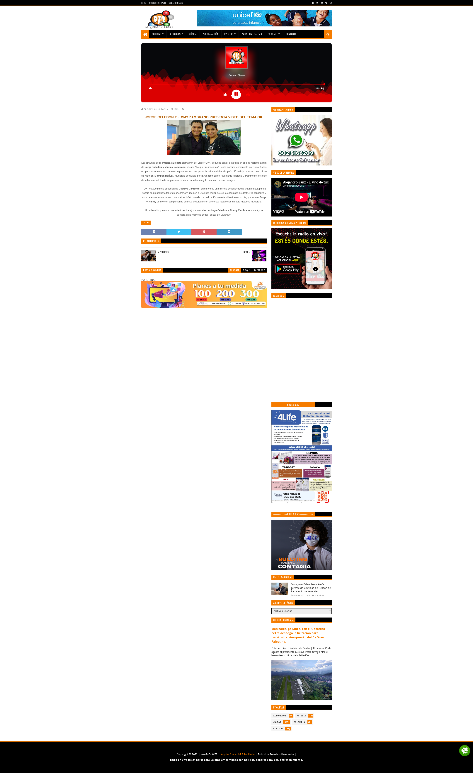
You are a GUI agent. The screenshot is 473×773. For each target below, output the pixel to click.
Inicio (143, 2)
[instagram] (330, 3)
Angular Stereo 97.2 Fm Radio (237, 754)
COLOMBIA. (299, 722)
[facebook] (313, 3)
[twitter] (317, 3)
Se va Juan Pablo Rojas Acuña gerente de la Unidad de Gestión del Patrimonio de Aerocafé (311, 588)
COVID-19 (278, 729)
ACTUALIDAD (280, 716)
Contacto (291, 34)
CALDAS (277, 722)
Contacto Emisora (176, 2)
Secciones (175, 34)
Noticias (156, 34)
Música (193, 34)
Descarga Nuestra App (157, 2)
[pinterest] (326, 3)
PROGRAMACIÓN (210, 34)
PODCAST (272, 34)
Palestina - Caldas (251, 34)
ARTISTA (301, 716)
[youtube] (322, 3)
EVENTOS (228, 34)
